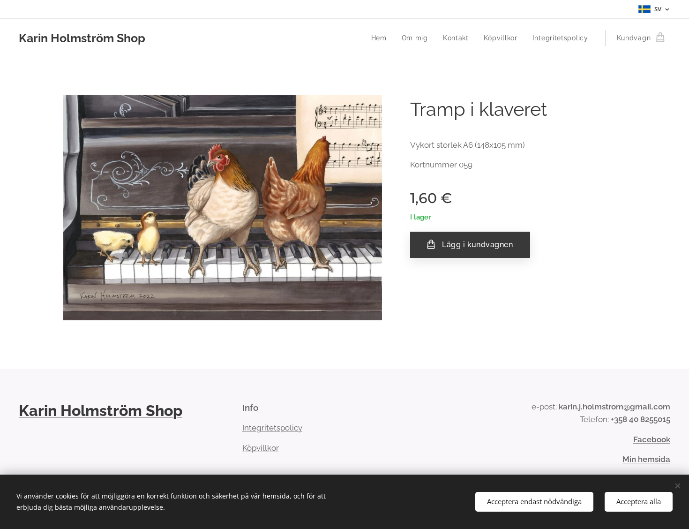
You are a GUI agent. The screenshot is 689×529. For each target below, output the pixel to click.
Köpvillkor (260, 448)
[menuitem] (381, 38)
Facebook (651, 439)
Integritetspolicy (272, 427)
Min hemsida (646, 459)
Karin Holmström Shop (100, 410)
